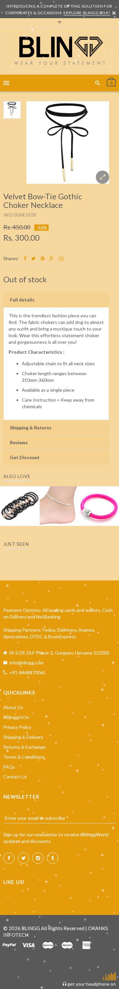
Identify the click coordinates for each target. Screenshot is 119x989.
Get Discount (25, 457)
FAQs (9, 767)
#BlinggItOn (16, 717)
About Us (13, 707)
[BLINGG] (59, 51)
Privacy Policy (17, 727)
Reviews (19, 442)
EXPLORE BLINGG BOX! (86, 12)
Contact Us (15, 776)
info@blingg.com (27, 662)
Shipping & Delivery (23, 737)
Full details (22, 299)
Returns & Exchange (24, 747)
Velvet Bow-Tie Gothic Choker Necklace (42, 200)
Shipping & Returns (31, 427)
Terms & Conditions (24, 757)
